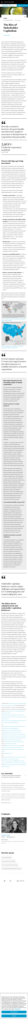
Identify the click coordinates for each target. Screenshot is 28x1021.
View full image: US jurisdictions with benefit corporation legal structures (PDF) (12, 346)
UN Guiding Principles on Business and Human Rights (14, 741)
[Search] (26, 2)
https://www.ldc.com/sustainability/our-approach (12, 739)
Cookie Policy (17, 1009)
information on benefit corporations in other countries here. (12, 747)
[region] (14, 1005)
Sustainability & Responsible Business (11, 868)
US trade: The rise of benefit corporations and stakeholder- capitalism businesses (11, 775)
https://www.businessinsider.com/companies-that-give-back (15, 737)
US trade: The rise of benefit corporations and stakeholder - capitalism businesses (9, 5)
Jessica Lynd (7, 35)
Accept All (14, 1015)
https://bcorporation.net (8, 753)
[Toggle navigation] (2, 2)
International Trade (5, 841)
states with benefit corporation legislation (13, 745)
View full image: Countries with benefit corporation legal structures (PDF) (13, 319)
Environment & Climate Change (9, 865)
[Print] (11, 880)
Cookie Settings (14, 1012)
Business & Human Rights (8, 861)
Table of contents (22, 5)
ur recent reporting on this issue (10, 743)
